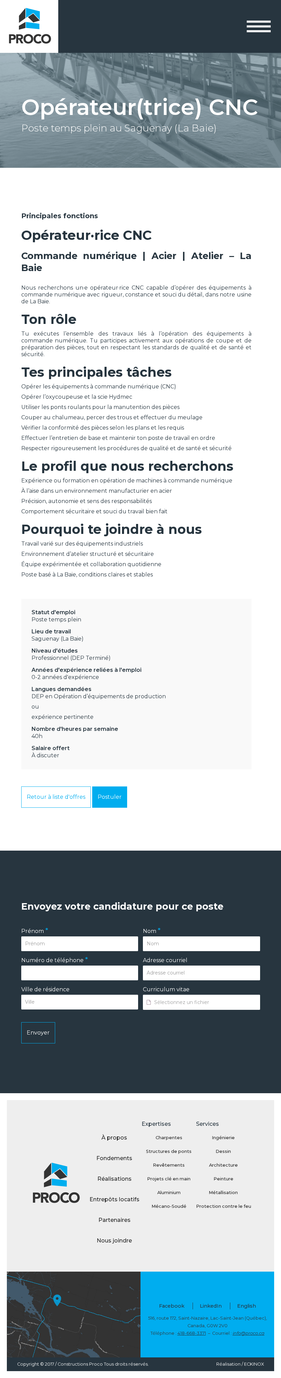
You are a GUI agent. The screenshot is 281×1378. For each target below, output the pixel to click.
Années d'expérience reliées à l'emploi (87, 670)
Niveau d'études (55, 650)
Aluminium (169, 1192)
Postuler (110, 797)
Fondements (114, 1158)
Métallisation (223, 1192)
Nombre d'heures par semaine (75, 729)
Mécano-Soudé (168, 1206)
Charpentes (169, 1137)
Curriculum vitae (166, 989)
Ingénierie (223, 1137)
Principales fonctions (59, 216)
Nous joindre (114, 1240)
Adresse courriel (165, 960)
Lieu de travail (51, 631)
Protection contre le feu (223, 1206)
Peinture (223, 1178)
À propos (114, 1137)
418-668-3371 (192, 1333)
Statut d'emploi (53, 612)
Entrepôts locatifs (114, 1199)
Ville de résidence (45, 989)
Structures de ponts (169, 1151)
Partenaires (114, 1220)
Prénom (34, 931)
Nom (152, 931)
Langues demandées (61, 689)
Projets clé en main (169, 1178)
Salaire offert (51, 748)
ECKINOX (254, 1364)
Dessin (223, 1151)
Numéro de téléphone (54, 960)
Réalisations (114, 1179)
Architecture (223, 1165)
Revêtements (169, 1165)
